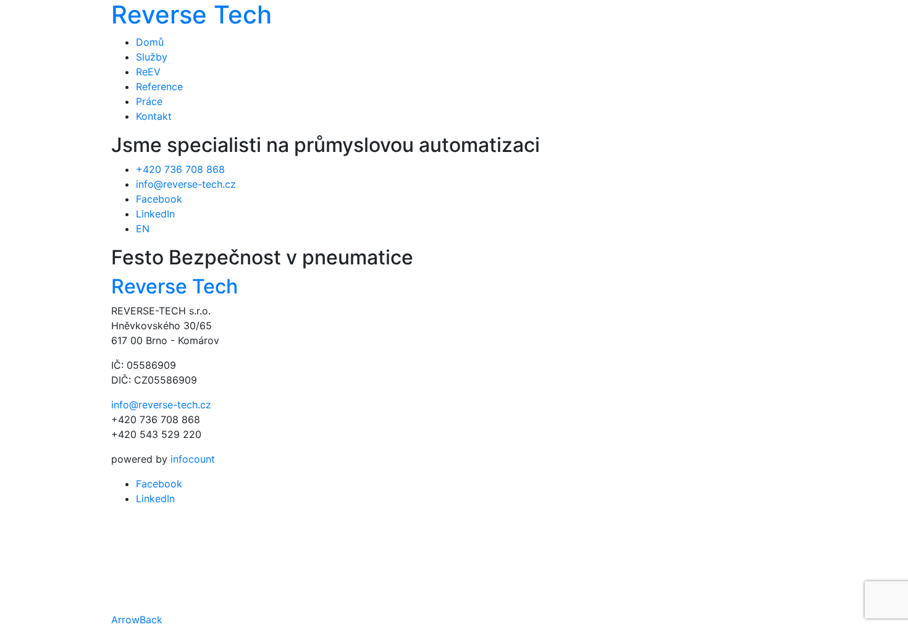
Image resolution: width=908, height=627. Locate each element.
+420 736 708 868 (180, 169)
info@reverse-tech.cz (186, 184)
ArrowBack (136, 619)
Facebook (159, 199)
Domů (150, 42)
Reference (159, 86)
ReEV (148, 71)
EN (142, 228)
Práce (149, 101)
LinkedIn (155, 214)
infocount (192, 459)
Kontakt (154, 116)
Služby (151, 57)
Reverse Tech (174, 286)
